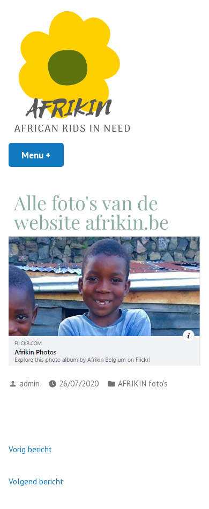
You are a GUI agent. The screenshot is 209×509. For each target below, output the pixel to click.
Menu (42, 155)
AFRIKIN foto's (143, 383)
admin (29, 383)
